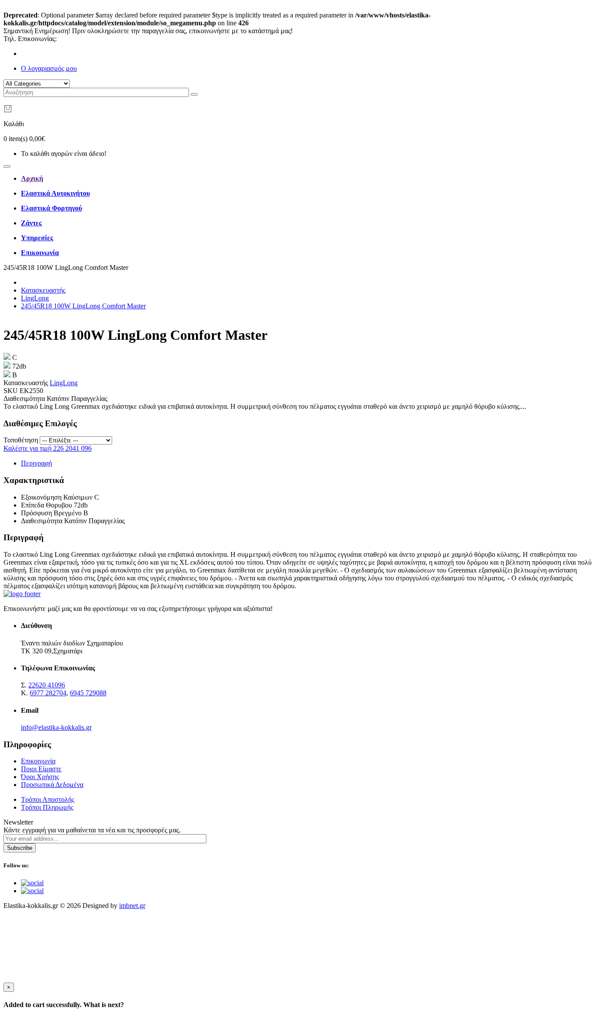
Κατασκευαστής (43, 290)
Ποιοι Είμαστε (41, 769)
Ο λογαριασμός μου (49, 68)
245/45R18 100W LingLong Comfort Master (83, 306)
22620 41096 (76, 38)
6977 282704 (48, 693)
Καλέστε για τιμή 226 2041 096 (47, 448)
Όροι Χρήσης (40, 776)
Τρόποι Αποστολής (47, 799)
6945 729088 (88, 693)
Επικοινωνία (38, 761)
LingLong (35, 298)
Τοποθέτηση (20, 440)
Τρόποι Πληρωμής (47, 807)
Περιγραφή (36, 463)
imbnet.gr (132, 905)
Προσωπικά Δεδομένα (52, 784)
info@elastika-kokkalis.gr (56, 727)
